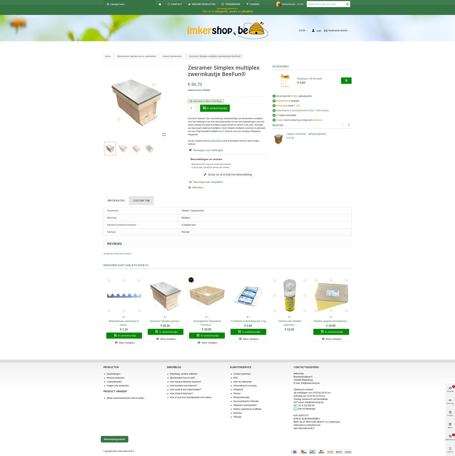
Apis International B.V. (304, 428)
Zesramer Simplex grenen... (165, 321)
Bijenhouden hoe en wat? (182, 378)
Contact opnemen (242, 374)
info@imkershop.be (310, 383)
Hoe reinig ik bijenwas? (181, 393)
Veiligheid (238, 389)
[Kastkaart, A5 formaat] (284, 81)
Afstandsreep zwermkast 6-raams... (124, 323)
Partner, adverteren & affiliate (247, 409)
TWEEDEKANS (232, 4)
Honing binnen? (228, 8)
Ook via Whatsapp (306, 409)
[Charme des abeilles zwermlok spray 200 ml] (290, 295)
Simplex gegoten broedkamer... (331, 321)
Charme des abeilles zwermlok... (289, 323)
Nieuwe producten (115, 378)
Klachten (237, 413)
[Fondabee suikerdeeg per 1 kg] (248, 295)
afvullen (247, 11)
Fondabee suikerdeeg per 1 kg (248, 321)
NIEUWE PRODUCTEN (203, 4)
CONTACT (176, 4)
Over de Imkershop (242, 382)
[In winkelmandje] (346, 80)
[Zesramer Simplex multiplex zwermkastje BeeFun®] (164, 134)
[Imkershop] (227, 30)
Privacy (236, 393)
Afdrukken (198, 187)
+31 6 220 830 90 (306, 405)
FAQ (235, 378)
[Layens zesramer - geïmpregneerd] (278, 139)
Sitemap (237, 417)
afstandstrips (216, 141)
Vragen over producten (118, 385)
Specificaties (116, 200)
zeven (233, 11)
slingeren (221, 11)
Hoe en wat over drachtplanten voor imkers (191, 397)
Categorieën (117, 4)
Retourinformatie (241, 397)
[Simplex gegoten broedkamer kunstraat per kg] (331, 295)
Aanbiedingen (113, 374)
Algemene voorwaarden (245, 405)
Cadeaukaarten (114, 382)
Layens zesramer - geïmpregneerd (306, 133)
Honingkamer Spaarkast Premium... (207, 323)
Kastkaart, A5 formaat (309, 78)
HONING (254, 4)
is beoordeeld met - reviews (302, 110)
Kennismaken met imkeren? (183, 385)
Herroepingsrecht (114, 439)
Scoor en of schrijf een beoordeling (229, 174)
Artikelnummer (195, 90)
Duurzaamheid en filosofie (246, 401)
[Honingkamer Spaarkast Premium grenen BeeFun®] (207, 295)
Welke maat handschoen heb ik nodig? (125, 398)
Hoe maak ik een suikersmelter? (185, 389)
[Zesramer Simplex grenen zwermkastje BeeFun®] (165, 295)
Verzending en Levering (244, 385)
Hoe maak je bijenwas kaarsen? (185, 382)
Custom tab (141, 200)
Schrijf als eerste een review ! (117, 253)
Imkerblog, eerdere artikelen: (184, 374)
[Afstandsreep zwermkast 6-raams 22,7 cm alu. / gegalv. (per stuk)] (124, 295)
